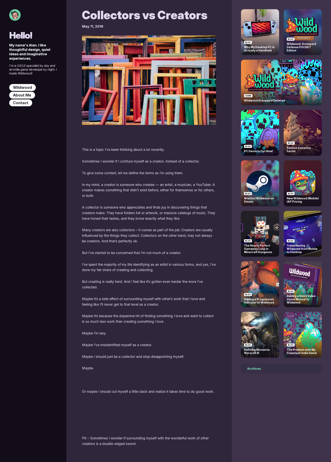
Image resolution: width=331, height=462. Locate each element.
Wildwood (22, 87)
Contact (20, 103)
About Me (22, 95)
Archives (254, 369)
